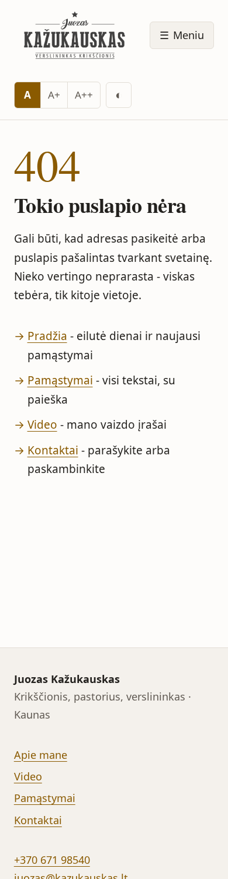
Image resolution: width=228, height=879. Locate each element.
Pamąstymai (60, 380)
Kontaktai (52, 450)
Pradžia (47, 336)
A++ (84, 94)
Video (42, 424)
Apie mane (40, 755)
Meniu (182, 35)
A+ (54, 94)
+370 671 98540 (52, 860)
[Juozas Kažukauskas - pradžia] (76, 35)
